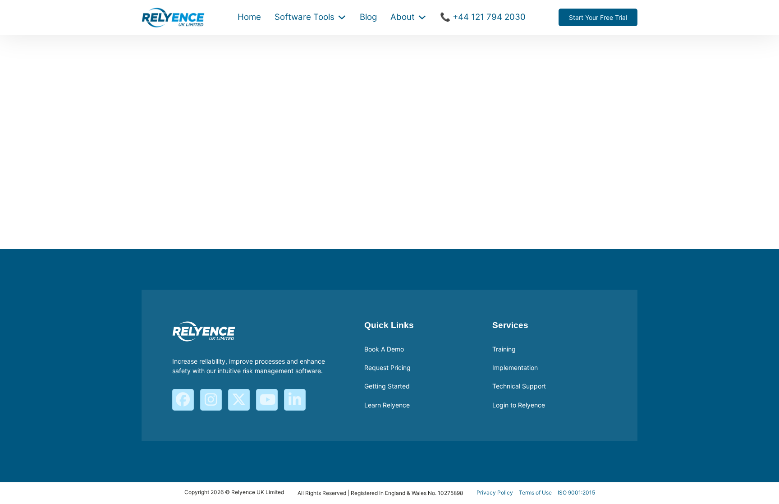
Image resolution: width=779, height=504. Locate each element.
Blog (368, 17)
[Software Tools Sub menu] (342, 17)
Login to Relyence (518, 405)
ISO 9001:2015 (576, 492)
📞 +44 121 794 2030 (483, 17)
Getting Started (387, 386)
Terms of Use (535, 492)
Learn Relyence (387, 405)
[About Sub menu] (422, 17)
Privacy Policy (495, 492)
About (402, 17)
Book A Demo (384, 349)
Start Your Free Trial (598, 17)
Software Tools (305, 17)
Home (249, 17)
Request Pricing (387, 367)
